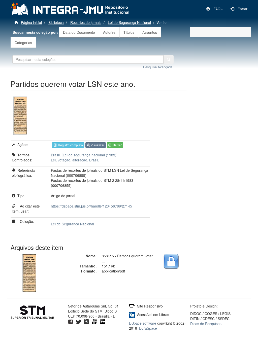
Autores (109, 32)
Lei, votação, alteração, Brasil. (75, 159)
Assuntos (149, 32)
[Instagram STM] (86, 321)
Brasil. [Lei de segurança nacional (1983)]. (84, 154)
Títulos (128, 32)
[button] (215, 9)
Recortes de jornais (85, 22)
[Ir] (169, 59)
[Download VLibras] (132, 314)
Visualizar (97, 145)
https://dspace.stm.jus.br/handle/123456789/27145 (91, 206)
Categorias (23, 42)
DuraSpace (148, 328)
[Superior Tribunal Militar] (32, 312)
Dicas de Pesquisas (205, 323)
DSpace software (142, 323)
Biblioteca (56, 22)
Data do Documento (79, 32)
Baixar (116, 145)
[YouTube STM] (94, 321)
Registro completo (69, 145)
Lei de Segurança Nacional (129, 22)
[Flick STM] (102, 321)
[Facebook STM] (70, 321)
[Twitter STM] (78, 321)
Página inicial (31, 22)
